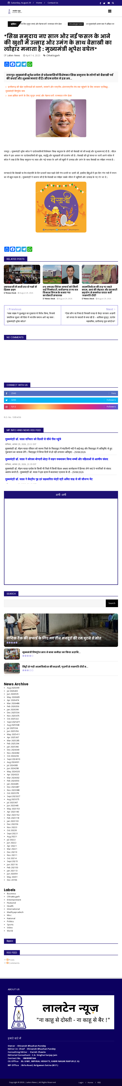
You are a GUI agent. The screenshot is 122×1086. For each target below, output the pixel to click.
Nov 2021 (12, 855)
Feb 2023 (13, 817)
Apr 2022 (12, 845)
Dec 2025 (13, 712)
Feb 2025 (13, 743)
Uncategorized (54, 24)
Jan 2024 (13, 783)
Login (81, 1082)
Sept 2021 (12, 861)
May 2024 (13, 771)
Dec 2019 (12, 879)
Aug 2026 (13, 687)
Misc (9, 915)
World (10, 930)
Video (10, 927)
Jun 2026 (13, 693)
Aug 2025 (13, 724)
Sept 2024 (13, 759)
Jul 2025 (12, 728)
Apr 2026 (13, 700)
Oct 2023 (13, 793)
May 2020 (12, 876)
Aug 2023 (13, 799)
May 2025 (13, 734)
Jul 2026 (12, 690)
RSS (99, 1082)
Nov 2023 (13, 790)
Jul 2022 (11, 839)
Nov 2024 (13, 752)
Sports (10, 924)
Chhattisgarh (53, 55)
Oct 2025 (13, 718)
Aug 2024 (13, 762)
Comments (14, 963)
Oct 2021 (12, 858)
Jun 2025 (13, 731)
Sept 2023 (13, 796)
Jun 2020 (12, 873)
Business (11, 893)
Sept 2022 (12, 833)
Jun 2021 (12, 864)
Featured (11, 902)
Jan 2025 (13, 746)
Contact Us (53, 2)
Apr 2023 (13, 811)
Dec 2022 (12, 824)
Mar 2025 (13, 740)
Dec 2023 (13, 786)
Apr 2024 (13, 774)
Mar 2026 (13, 703)
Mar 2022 (12, 848)
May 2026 (13, 697)
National (11, 918)
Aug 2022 (12, 836)
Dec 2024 (13, 749)
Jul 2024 (12, 765)
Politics (10, 921)
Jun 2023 (13, 805)
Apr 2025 (13, 737)
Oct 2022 (12, 830)
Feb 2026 (13, 706)
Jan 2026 (13, 709)
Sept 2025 (13, 721)
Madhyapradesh (15, 912)
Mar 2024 (13, 777)
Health (10, 905)
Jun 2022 (11, 842)
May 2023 (13, 808)
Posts (11, 959)
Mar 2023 (13, 814)
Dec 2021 (12, 852)
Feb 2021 (12, 867)
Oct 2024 (13, 755)
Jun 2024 (13, 768)
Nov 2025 (13, 715)
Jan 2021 (12, 870)
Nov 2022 (12, 827)
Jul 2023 (12, 802)
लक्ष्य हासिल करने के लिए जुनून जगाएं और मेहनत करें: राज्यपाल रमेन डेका (40, 95)
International (13, 909)
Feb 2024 (13, 780)
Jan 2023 (13, 821)
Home (39, 2)
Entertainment (14, 899)
